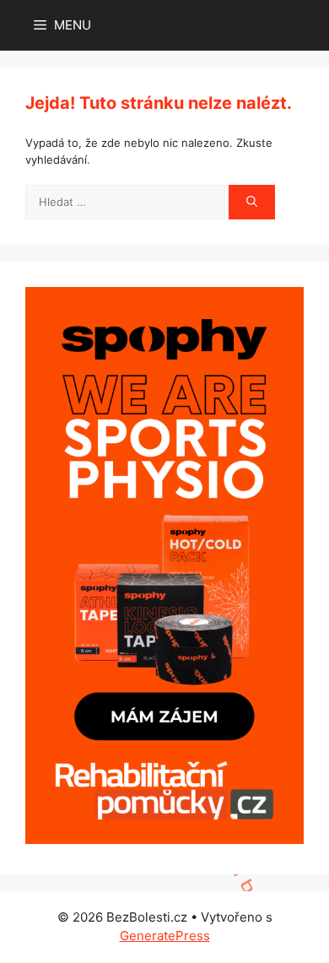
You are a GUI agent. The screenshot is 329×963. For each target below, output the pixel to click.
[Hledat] (252, 202)
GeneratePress (165, 936)
